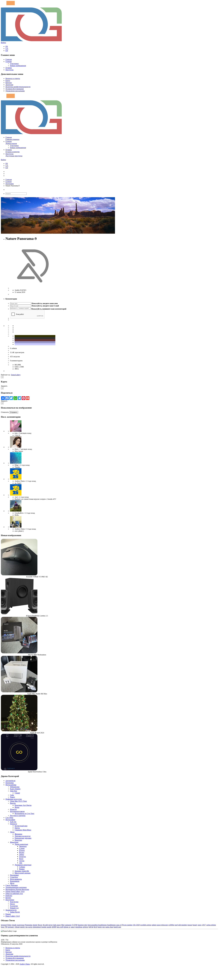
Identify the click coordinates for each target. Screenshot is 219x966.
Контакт (8, 83)
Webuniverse (14, 787)
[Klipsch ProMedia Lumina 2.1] (19, 614)
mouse (189, 925)
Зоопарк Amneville (22, 871)
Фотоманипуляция (17, 811)
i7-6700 (74, 925)
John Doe (13, 791)
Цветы (17, 828)
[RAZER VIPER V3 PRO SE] (19, 575)
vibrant (17, 927)
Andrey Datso (25, 964)
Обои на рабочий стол (14, 893)
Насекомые (14, 875)
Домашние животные (23, 865)
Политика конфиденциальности (17, 87)
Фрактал (13, 809)
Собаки (22, 867)
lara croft (60, 927)
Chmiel (17, 793)
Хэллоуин (14, 906)
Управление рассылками (15, 91)
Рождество (14, 902)
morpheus (78, 927)
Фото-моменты (16, 879)
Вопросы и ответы (12, 78)
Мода (12, 883)
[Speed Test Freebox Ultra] (19, 770)
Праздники (9, 900)
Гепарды (22, 857)
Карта (7, 81)
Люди (12, 832)
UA (6, 48)
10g (134, 925)
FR (6, 46)
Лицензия (9, 85)
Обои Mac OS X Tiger (18, 801)
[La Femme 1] (15, 511)
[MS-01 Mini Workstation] (19, 653)
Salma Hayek (15, 912)
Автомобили (10, 781)
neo (103, 927)
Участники (14, 64)
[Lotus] (15, 431)
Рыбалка (8, 896)
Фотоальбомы (10, 785)
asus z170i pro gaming (124, 925)
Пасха (12, 904)
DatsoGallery (16, 375)
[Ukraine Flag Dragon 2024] (15, 479)
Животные (14, 842)
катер (30, 927)
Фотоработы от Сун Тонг (24, 813)
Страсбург (14, 877)
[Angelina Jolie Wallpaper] (15, 447)
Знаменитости (11, 910)
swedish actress (145, 925)
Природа (13, 824)
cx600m (171, 925)
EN (6, 51)
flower (40, 925)
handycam (117, 927)
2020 (138, 925)
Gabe (12, 795)
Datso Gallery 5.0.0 (12, 916)
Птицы (22, 850)
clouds (14, 925)
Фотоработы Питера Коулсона (17, 889)
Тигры (21, 861)
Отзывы (8, 68)
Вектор (13, 803)
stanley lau (24, 927)
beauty (195, 925)
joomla (43, 927)
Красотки (18, 840)
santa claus (109, 927)
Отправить (13, 412)
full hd (91, 927)
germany (11, 927)
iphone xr (67, 927)
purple (49, 927)
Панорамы (9, 184)
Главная (8, 59)
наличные (21, 925)
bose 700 (4, 927)
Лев (20, 863)
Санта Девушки (11, 885)
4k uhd (45, 925)
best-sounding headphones (97, 925)
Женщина (18, 834)
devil (95, 927)
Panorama (28, 925)
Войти (3, 43)
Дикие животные (21, 844)
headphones (111, 925)
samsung (68, 925)
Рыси (21, 859)
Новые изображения (18, 66)
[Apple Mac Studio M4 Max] (19, 692)
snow (200, 925)
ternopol (4, 925)
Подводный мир (21, 826)
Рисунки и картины (17, 815)
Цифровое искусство (13, 799)
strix (85, 925)
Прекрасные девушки (23, 838)
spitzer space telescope (160, 925)
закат (73, 927)
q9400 (54, 927)
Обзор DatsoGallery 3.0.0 (14, 891)
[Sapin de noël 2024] (19, 731)
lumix (100, 927)
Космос (8, 898)
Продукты (9, 70)
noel (176, 925)
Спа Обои (9, 818)
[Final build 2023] (15, 527)
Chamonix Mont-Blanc (23, 830)
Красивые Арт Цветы (23, 805)
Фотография (10, 820)
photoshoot (37, 927)
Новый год (14, 908)
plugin (35, 925)
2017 (204, 925)
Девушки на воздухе (22, 836)
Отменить (5, 412)
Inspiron (81, 925)
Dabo (9, 925)
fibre (63, 925)
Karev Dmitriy (15, 789)
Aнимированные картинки (16, 887)
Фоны (17, 807)
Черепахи (23, 846)
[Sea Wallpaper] (15, 463)
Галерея (8, 61)
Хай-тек (13, 822)
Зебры (21, 854)
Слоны (22, 848)
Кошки (22, 869)
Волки (21, 852)
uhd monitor (182, 925)
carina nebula (211, 925)
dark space (57, 925)
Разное (8, 914)
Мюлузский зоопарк (22, 873)
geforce (85, 927)
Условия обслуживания (14, 89)
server (50, 925)
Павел (12, 797)
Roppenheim (14, 881)
